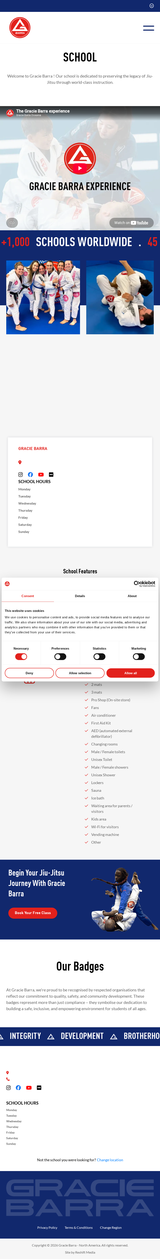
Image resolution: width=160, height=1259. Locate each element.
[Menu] (150, 28)
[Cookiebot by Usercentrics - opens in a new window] (137, 584)
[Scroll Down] (152, 6)
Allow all (130, 673)
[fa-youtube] (29, 1088)
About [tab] (132, 596)
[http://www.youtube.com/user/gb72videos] (41, 474)
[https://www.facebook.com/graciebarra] (30, 474)
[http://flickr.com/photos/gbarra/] (51, 474)
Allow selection (80, 673)
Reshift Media (85, 1252)
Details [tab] (80, 596)
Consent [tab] (27, 596)
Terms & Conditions (79, 1227)
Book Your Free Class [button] (33, 913)
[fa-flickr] (39, 1088)
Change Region (111, 1227)
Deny (29, 673)
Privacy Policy (47, 1227)
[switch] (60, 656)
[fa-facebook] (18, 1088)
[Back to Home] (19, 27)
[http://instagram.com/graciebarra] (20, 474)
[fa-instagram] (8, 1088)
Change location (110, 1160)
